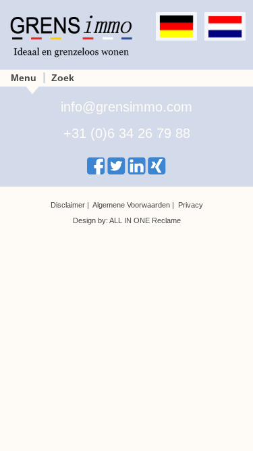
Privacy (190, 205)
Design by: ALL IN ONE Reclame (127, 220)
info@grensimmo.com (126, 106)
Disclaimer (68, 205)
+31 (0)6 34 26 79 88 (126, 133)
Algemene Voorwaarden (131, 205)
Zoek (62, 77)
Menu (23, 77)
